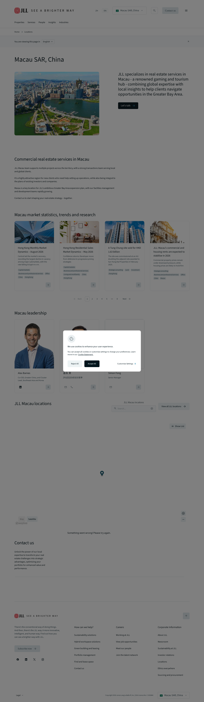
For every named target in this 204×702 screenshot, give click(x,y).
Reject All (75, 363)
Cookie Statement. (85, 354)
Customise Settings (126, 363)
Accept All (92, 363)
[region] (102, 351)
